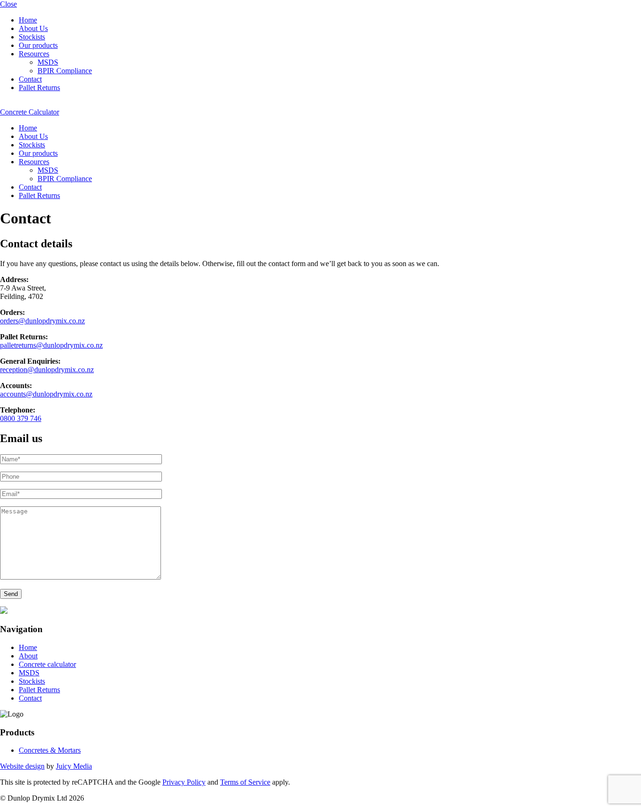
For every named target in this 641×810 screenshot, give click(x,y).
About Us (33, 28)
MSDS (48, 62)
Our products (38, 45)
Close (8, 4)
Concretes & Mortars (50, 750)
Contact (30, 79)
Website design (22, 766)
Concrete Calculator (29, 112)
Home (28, 20)
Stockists (32, 37)
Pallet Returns (39, 88)
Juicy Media (74, 766)
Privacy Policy (184, 782)
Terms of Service (245, 782)
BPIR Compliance (65, 71)
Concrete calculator (47, 664)
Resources (34, 54)
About (28, 656)
